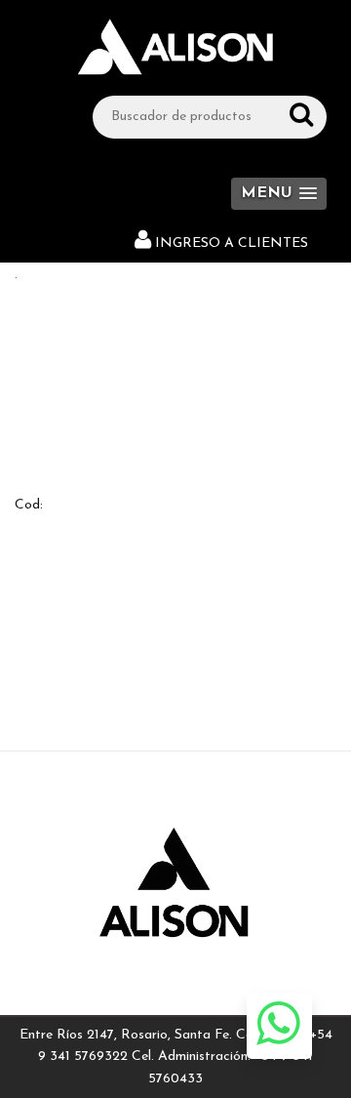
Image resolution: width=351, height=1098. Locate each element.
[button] (279, 194)
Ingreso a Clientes (231, 243)
